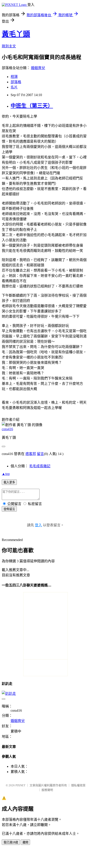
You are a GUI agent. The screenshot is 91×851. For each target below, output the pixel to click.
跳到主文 (9, 46)
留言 (40, 454)
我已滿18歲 (11, 842)
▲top (6, 474)
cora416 (7, 429)
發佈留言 (9, 509)
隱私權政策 (78, 785)
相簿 (14, 77)
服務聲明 (47, 790)
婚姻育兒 (38, 68)
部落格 (16, 82)
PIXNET (20, 785)
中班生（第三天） (32, 106)
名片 (14, 87)
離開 (25, 842)
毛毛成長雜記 (39, 466)
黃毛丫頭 (16, 34)
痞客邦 (30, 454)
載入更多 (9, 482)
